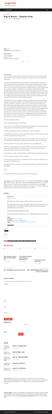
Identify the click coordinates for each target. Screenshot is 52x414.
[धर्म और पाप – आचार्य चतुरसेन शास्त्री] (8, 346)
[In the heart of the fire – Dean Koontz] (41, 253)
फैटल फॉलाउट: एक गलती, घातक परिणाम (27, 222)
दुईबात (25, 214)
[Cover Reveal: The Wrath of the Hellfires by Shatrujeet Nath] (26, 251)
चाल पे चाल (17, 222)
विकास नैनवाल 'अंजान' (16, 18)
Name (5, 300)
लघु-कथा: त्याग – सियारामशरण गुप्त (19, 368)
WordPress (41, 412)
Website (6, 312)
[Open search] (47, 9)
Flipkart (5, 170)
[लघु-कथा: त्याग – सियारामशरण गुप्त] (8, 368)
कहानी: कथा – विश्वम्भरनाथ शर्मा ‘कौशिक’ (20, 357)
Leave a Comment (24, 18)
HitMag (46, 412)
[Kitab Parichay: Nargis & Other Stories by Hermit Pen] (11, 251)
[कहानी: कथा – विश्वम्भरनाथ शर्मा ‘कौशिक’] (8, 357)
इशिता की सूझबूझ (15, 220)
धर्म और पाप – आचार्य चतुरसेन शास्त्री (19, 346)
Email (5, 306)
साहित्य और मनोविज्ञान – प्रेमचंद (18, 352)
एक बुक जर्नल (10, 3)
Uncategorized (7, 14)
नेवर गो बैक (13, 222)
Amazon (6, 169)
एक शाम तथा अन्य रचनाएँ (17, 218)
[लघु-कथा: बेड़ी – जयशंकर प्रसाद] (8, 363)
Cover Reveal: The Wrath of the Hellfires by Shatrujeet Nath (25, 258)
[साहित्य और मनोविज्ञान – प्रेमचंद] (8, 352)
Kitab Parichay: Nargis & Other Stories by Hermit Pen (10, 258)
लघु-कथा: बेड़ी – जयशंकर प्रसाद (19, 363)
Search (5, 331)
